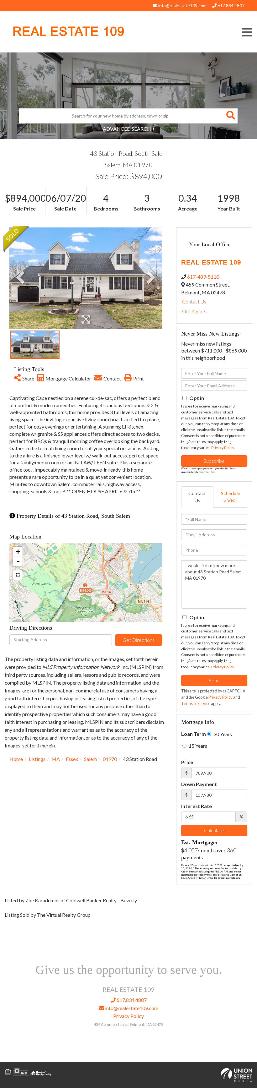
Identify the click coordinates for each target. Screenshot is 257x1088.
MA (55, 759)
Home (16, 759)
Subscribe (214, 461)
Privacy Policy (222, 447)
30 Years (222, 734)
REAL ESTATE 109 (68, 32)
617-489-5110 (203, 277)
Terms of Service (195, 703)
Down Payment (199, 784)
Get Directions (139, 640)
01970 (110, 759)
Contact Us (194, 301)
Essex (72, 759)
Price (187, 762)
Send (214, 680)
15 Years (197, 746)
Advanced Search (127, 129)
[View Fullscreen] (18, 575)
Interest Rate (196, 806)
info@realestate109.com (182, 5)
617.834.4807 (230, 5)
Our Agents (194, 311)
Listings (37, 759)
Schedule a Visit (230, 496)
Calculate (214, 830)
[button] (230, 115)
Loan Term (193, 734)
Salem (90, 759)
